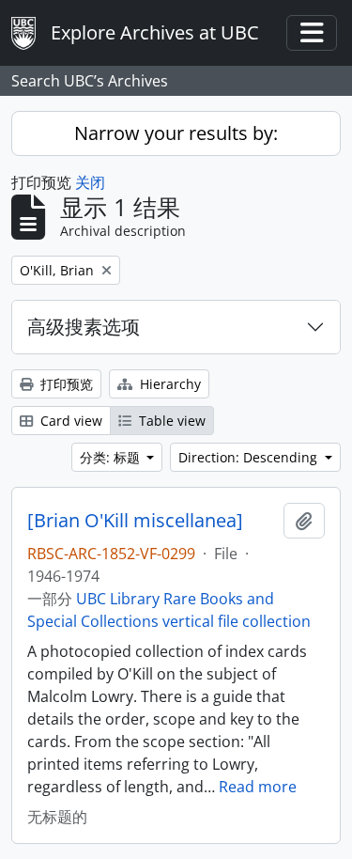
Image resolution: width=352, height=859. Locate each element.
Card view (69, 421)
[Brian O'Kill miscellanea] (135, 520)
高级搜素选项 (83, 326)
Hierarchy (168, 384)
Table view (170, 421)
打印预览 (65, 384)
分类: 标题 (112, 457)
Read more (258, 786)
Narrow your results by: (176, 133)
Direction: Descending (249, 457)
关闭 (90, 182)
